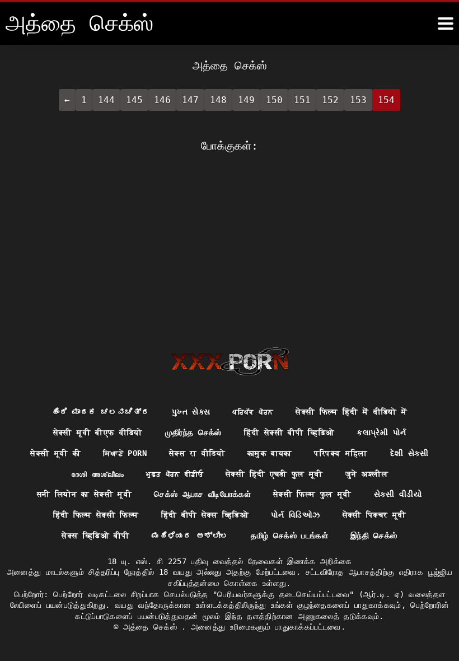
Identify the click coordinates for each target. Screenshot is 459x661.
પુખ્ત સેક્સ (191, 411)
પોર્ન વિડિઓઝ (295, 514)
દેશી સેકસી (409, 453)
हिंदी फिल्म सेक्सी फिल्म (96, 514)
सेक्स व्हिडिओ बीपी (95, 535)
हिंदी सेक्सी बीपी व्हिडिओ (289, 432)
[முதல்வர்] (230, 361)
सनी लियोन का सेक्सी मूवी (84, 494)
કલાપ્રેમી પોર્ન (381, 432)
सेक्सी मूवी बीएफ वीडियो (98, 432)
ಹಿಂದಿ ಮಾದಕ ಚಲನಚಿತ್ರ (100, 411)
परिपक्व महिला (340, 453)
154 (386, 100)
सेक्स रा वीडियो (197, 453)
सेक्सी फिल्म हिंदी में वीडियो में (351, 411)
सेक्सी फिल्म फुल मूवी (312, 494)
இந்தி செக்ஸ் (373, 535)
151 (302, 100)
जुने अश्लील (366, 473)
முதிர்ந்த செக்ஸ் (193, 432)
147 (190, 100)
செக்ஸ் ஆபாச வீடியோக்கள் (202, 494)
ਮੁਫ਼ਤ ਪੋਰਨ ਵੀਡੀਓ (174, 473)
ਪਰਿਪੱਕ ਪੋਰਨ (252, 411)
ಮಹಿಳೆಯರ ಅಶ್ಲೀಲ (190, 535)
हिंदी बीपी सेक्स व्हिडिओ (205, 514)
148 (218, 100)
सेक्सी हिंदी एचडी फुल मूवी (274, 473)
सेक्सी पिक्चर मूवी (374, 514)
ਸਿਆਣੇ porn (125, 453)
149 (246, 100)
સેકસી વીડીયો (398, 494)
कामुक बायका (269, 453)
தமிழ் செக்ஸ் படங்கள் (289, 535)
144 (106, 100)
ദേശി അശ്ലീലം (97, 473)
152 (330, 100)
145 (134, 100)
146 (162, 100)
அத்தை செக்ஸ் (152, 626)
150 (274, 100)
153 (358, 100)
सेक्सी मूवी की (55, 453)
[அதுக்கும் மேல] (445, 23)
